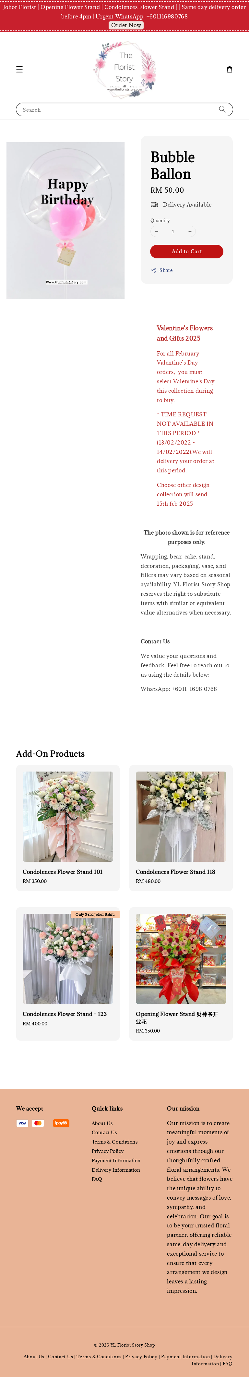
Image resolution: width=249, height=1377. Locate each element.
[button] (19, 69)
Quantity (160, 220)
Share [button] (166, 270)
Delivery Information (116, 1170)
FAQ (97, 1179)
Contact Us (104, 1132)
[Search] (222, 109)
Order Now (126, 25)
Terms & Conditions (115, 1142)
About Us (102, 1123)
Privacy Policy (108, 1151)
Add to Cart (187, 251)
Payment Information (116, 1160)
